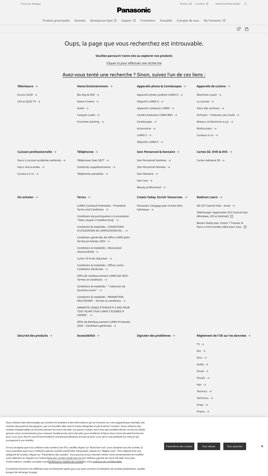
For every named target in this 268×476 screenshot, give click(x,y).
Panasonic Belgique (31, 3)
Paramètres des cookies (179, 446)
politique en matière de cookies (66, 461)
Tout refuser (209, 446)
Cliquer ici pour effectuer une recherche (134, 63)
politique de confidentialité (107, 461)
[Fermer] (262, 446)
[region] (134, 446)
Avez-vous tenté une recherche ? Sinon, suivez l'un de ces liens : (134, 74)
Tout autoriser (235, 446)
